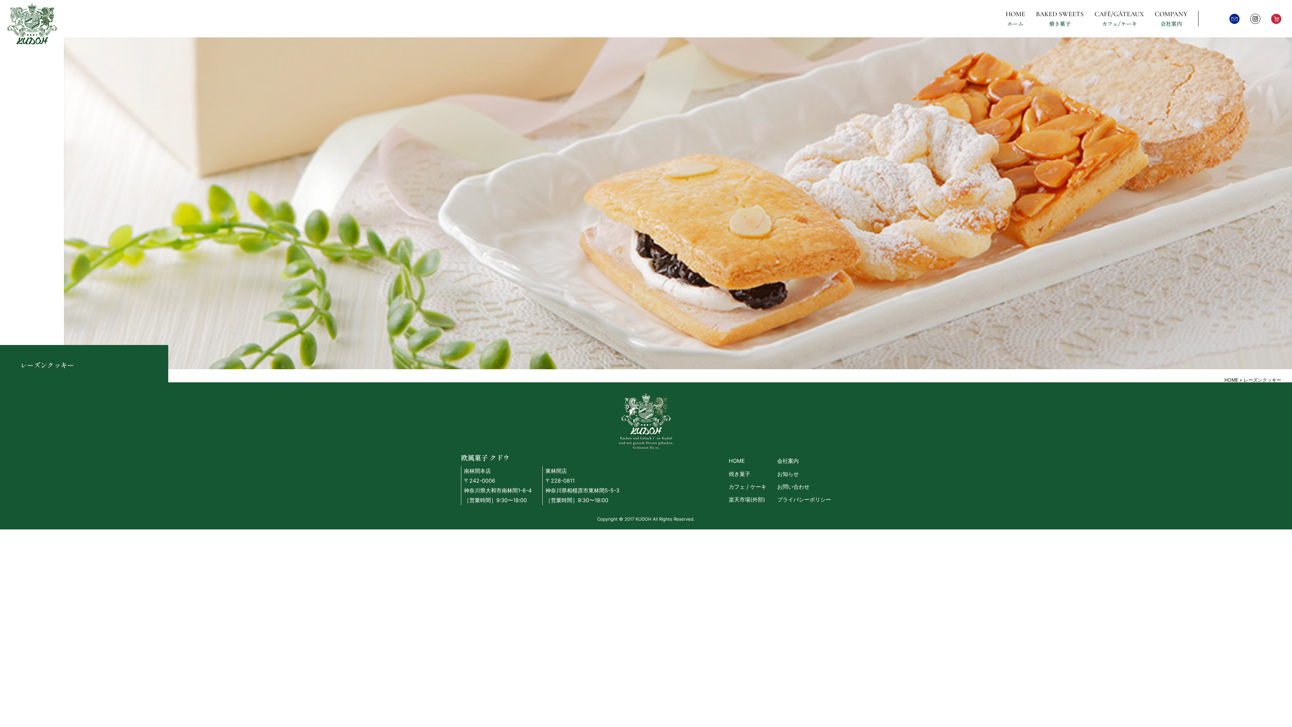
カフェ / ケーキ (747, 486)
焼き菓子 (739, 474)
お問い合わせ (793, 486)
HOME (1231, 380)
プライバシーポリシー (804, 499)
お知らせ (788, 474)
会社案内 (788, 460)
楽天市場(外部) (747, 499)
